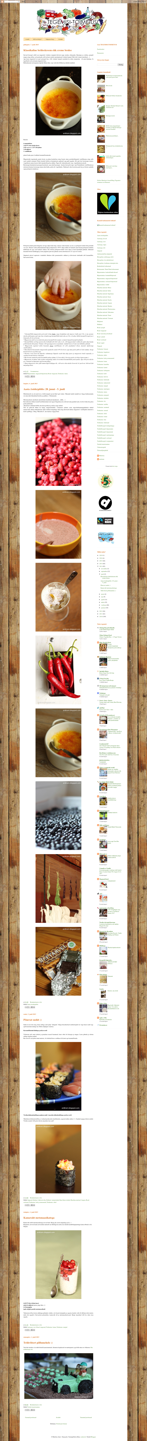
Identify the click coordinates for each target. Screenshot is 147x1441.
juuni (103, 594)
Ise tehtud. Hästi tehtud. (106, 782)
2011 (101, 614)
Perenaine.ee (103, 1025)
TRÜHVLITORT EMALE (112, 962)
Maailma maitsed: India (104, 291)
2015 (101, 561)
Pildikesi (99, 324)
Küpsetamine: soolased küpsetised (107, 281)
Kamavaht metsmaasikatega (38, 1217)
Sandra (101, 989)
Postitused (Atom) (61, 1424)
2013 (101, 566)
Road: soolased (101, 340)
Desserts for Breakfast (106, 931)
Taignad (99, 346)
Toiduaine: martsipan (103, 389)
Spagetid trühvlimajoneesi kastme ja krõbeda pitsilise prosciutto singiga (114, 785)
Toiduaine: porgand (103, 395)
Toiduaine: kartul (102, 367)
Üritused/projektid (102, 450)
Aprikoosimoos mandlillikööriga (112, 799)
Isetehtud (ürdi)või (112, 812)
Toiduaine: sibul (51, 1202)
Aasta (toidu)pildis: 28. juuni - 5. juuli (44, 389)
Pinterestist (100, 53)
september (104, 571)
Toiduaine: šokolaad (103, 423)
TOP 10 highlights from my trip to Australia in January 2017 (114, 911)
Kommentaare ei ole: (36, 1002)
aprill (103, 599)
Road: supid (100, 343)
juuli (102, 574)
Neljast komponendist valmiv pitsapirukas (113, 659)
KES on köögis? (37, 39)
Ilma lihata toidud (65, 1200)
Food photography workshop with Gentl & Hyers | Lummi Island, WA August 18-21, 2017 (110, 871)
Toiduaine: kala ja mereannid (37, 1202)
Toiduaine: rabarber (103, 398)
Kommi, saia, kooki (113, 991)
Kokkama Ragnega (105, 657)
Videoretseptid (101, 447)
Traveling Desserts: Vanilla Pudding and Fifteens (114, 934)
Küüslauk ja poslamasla (105, 1019)
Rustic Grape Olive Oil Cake (106, 673)
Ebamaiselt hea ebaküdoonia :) (114, 147)
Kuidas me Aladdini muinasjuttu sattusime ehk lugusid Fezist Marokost (114, 771)
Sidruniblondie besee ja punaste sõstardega (110, 687)
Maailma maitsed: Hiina (104, 288)
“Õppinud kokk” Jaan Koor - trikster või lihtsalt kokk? (115, 732)
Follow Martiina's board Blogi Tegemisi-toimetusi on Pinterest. (109, 181)
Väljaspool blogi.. (50, 39)
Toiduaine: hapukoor (103, 352)
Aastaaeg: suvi (31, 1327)
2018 (101, 555)
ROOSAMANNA (104, 760)
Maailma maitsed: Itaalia (104, 300)
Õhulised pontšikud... (112, 136)
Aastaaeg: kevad (102, 238)
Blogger (93, 1437)
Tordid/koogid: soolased (104, 438)
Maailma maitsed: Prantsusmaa (106, 309)
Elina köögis (103, 974)
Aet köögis (102, 839)
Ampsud (29, 1200)
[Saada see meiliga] (26, 376)
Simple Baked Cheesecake (114, 827)
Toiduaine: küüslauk (103, 380)
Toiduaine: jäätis (102, 355)
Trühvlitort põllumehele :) (38, 1342)
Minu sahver (103, 854)
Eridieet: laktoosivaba (39, 1200)
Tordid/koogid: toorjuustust (105, 441)
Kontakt (61, 39)
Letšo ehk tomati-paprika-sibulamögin (113, 157)
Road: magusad (52, 374)
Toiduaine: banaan (102, 349)
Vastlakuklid (102, 762)
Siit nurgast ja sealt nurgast (107, 686)
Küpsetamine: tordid (103, 285)
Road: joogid (101, 327)
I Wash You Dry (104, 678)
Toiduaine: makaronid (103, 383)
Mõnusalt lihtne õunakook (114, 96)
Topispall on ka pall (104, 695)
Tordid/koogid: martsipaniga (105, 435)
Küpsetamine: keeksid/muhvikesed (107, 272)
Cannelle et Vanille (105, 868)
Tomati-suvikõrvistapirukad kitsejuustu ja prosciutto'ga (114, 645)
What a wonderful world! (107, 767)
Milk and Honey (104, 825)
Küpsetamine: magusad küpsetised (37, 374)
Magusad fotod (103, 879)
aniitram (101, 459)
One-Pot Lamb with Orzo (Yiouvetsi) (109, 754)
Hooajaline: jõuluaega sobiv (105, 257)
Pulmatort (110, 976)
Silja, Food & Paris (105, 642)
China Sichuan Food (105, 635)
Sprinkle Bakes (104, 671)
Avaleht (27, 39)
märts (103, 602)
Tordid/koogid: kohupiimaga (105, 426)
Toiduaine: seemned (103, 407)
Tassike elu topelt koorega (107, 922)
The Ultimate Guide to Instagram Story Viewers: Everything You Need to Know (109, 746)
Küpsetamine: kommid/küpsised (106, 275)
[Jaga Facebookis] (32, 376)
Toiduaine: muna (63, 374)
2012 (101, 611)
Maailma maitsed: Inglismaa (105, 294)
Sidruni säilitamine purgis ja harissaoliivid (114, 856)
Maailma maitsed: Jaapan (78, 1200)
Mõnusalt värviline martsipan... (111, 167)
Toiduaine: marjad (62, 1327)
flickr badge (115, 466)
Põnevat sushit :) (32, 1019)
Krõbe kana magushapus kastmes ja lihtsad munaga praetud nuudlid (113, 127)
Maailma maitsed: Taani (104, 315)
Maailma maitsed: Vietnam (105, 318)
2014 (101, 564)
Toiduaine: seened (102, 410)
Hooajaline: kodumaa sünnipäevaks (107, 263)
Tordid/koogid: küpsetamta (105, 429)
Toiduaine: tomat (102, 416)
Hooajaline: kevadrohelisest (105, 260)
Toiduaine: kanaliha (103, 364)
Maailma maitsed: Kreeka (104, 306)
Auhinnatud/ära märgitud (104, 254)
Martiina (101, 456)
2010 (101, 616)
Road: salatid (101, 337)
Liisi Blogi (102, 796)
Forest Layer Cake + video (106, 709)
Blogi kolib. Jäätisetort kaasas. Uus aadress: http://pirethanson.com (113, 1006)
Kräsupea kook (110, 116)
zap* (100, 893)
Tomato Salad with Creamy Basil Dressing (110, 702)
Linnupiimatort (111, 881)
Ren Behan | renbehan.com (107, 753)
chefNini (101, 708)
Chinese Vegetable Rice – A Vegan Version (110, 637)
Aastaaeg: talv (101, 248)
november (104, 569)
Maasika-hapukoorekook (114, 947)
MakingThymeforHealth (106, 628)
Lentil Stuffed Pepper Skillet (106, 629)
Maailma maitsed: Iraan (104, 297)
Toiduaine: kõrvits (102, 377)
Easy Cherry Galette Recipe (106, 680)
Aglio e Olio (103, 1018)
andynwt (83, 1437)
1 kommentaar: (34, 371)
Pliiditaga (102, 946)
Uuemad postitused (30, 1417)
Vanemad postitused (86, 1417)
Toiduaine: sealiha (102, 404)
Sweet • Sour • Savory (105, 700)
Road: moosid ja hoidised (104, 334)
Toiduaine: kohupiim (103, 370)
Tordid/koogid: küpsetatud (105, 432)
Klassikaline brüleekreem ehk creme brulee (47, 50)
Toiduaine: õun (101, 420)
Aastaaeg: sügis (101, 245)
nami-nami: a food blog (106, 908)
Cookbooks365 (103, 744)
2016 (101, 558)
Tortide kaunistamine (33, 1407)
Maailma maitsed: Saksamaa (105, 312)
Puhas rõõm (103, 1003)
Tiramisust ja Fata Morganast (108, 729)
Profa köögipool (104, 811)
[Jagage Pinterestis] (34, 376)
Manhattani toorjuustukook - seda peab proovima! (114, 76)
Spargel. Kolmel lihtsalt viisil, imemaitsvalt (114, 106)
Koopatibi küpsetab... (105, 960)
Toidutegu (102, 693)
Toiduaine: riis (101, 401)
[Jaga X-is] (30, 376)
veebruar (104, 605)
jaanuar (103, 608)
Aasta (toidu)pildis (32, 1004)
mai (102, 597)
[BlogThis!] (28, 376)
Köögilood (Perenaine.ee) (107, 715)
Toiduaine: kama (51, 1327)
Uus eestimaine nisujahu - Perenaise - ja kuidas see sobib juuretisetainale (114, 718)
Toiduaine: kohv (102, 374)
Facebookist (100, 49)
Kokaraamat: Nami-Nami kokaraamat (108, 269)
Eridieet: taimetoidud (52, 1200)
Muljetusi (100, 321)
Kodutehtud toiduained (104, 266)
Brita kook (109, 86)
